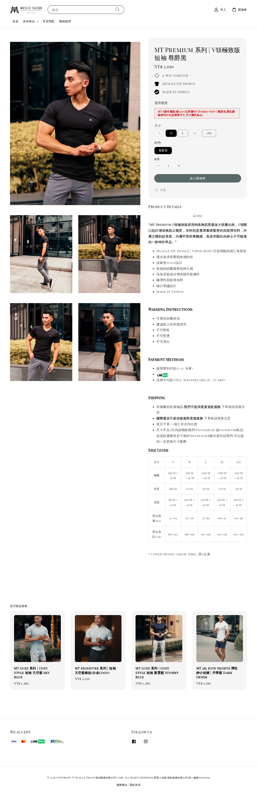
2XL (209, 133)
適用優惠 (161, 103)
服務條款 (121, 784)
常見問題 (48, 21)
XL (195, 133)
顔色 (157, 142)
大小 (157, 125)
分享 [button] (163, 190)
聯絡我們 (65, 21)
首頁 (15, 21)
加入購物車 (198, 178)
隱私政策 (135, 784)
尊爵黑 (163, 150)
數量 (157, 159)
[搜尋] (117, 9)
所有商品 (29, 21)
